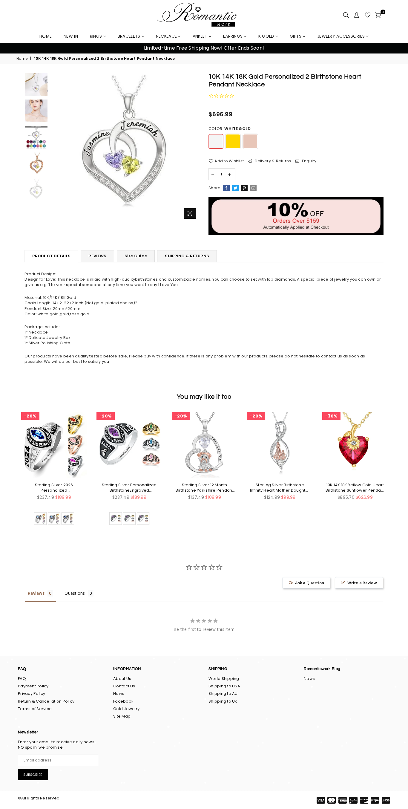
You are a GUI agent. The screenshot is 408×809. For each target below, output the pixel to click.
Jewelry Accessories (341, 36)
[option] (204, 48)
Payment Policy (33, 686)
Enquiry (308, 161)
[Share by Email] (253, 188)
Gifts (296, 36)
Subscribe (32, 774)
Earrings (233, 36)
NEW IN (71, 36)
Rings (96, 36)
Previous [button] (12, 48)
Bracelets (130, 36)
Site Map (122, 716)
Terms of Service (35, 709)
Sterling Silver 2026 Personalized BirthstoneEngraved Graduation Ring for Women (54, 487)
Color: (229, 128)
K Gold (266, 36)
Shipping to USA (224, 686)
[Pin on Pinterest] (244, 188)
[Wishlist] (367, 14)
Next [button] (396, 48)
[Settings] (356, 14)
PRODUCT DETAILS (51, 256)
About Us (122, 678)
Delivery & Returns (272, 161)
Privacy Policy (31, 693)
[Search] (345, 14)
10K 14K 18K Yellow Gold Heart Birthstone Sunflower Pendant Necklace (355, 487)
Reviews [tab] (36, 593)
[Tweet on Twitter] (235, 188)
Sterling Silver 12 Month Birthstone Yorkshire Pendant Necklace (204, 487)
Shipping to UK (222, 701)
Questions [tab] (75, 593)
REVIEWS (97, 256)
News (118, 693)
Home (21, 58)
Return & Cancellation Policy (46, 701)
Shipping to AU (223, 693)
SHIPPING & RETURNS (187, 256)
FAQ (22, 678)
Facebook (123, 701)
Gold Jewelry (126, 709)
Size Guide (136, 256)
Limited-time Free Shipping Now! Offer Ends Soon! (204, 48)
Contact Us (124, 686)
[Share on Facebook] (226, 188)
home (45, 36)
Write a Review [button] (362, 582)
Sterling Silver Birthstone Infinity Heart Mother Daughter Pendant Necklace (280, 487)
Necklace (167, 36)
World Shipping (223, 678)
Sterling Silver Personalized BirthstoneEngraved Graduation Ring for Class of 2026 (129, 487)
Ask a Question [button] (309, 582)
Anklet (201, 36)
